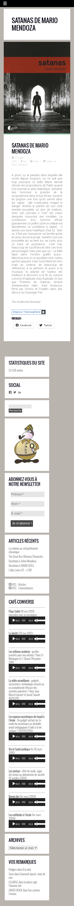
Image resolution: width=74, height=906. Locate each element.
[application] (27, 620)
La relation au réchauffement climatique (23, 550)
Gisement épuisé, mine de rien (27, 876)
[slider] (40, 620)
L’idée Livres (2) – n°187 (20, 570)
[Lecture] (14, 620)
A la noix (26, 869)
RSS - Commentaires (22, 588)
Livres (36, 161)
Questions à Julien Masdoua (22, 561)
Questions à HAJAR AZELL (21, 565)
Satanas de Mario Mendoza (30, 148)
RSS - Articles (18, 584)
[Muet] (36, 620)
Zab (24, 161)
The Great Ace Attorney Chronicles (26, 556)
